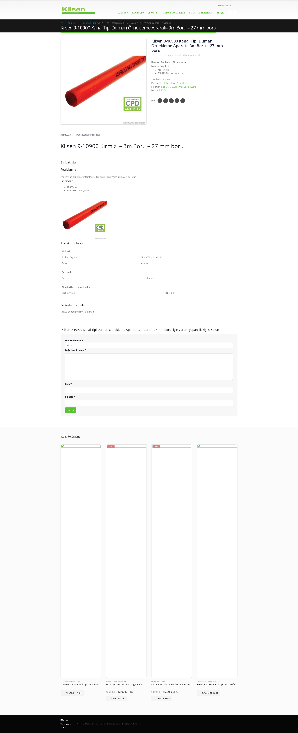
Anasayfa (123, 12)
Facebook (160, 100)
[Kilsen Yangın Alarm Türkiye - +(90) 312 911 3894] (80, 9)
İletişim (220, 12)
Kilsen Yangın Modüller (116, 681)
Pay (153, 100)
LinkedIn (171, 100)
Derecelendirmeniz (75, 340)
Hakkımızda (138, 12)
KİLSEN (164, 86)
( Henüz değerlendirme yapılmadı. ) (183, 55)
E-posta (182, 100)
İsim (68, 383)
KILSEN (162, 90)
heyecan (165, 100)
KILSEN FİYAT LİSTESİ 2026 (201, 12)
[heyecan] (235, 13)
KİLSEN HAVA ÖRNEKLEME (182, 86)
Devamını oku (73, 693)
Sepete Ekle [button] (117, 698)
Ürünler (152, 12)
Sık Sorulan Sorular (174, 12)
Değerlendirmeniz (75, 350)
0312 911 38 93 (224, 5)
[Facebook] (229, 13)
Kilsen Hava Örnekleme (176, 83)
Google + (177, 100)
